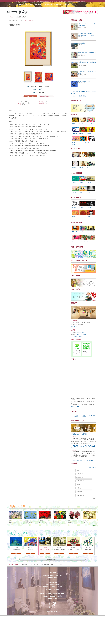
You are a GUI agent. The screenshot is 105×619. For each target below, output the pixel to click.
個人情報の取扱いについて (48, 564)
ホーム (11, 4)
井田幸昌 (89, 133)
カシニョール (82, 241)
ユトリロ (89, 241)
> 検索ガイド (92, 467)
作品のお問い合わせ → (46, 96)
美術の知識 (48, 4)
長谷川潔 (89, 207)
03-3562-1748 (53, 582)
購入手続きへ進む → (30, 96)
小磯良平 (81, 167)
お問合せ (66, 4)
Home (10, 20)
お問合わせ (24, 564)
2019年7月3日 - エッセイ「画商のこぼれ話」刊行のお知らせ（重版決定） (65, 17)
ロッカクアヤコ (90, 123)
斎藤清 (88, 216)
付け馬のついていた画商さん (79, 434)
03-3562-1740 (80, 332)
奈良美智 (81, 123)
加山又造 (89, 182)
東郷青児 (74, 158)
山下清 (88, 167)
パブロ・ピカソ (75, 231)
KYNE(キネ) (74, 133)
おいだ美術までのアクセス (52, 589)
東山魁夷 (74, 182)
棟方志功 (74, 207)
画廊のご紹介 (39, 4)
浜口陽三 (81, 207)
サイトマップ (34, 564)
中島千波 (74, 192)
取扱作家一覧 (14, 20)
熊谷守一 (81, 158)
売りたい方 (29, 4)
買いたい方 (19, 4)
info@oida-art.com (80, 334)
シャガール (20, 20)
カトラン (74, 241)
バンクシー (89, 142)
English (74, 4)
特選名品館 (57, 4)
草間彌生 (74, 123)
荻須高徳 (89, 158)
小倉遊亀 (81, 192)
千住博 (88, 192)
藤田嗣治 (74, 167)
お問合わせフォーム (76, 336)
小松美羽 (81, 133)
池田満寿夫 (74, 216)
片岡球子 (81, 182)
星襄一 (80, 216)
